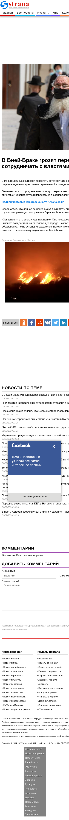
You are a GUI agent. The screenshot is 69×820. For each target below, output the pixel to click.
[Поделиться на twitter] (55, 322)
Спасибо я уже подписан (34, 496)
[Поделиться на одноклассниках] (23, 322)
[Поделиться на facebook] (31, 322)
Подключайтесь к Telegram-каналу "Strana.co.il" (33, 201)
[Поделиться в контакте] (47, 322)
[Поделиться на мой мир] (39, 322)
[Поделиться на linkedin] (63, 322)
